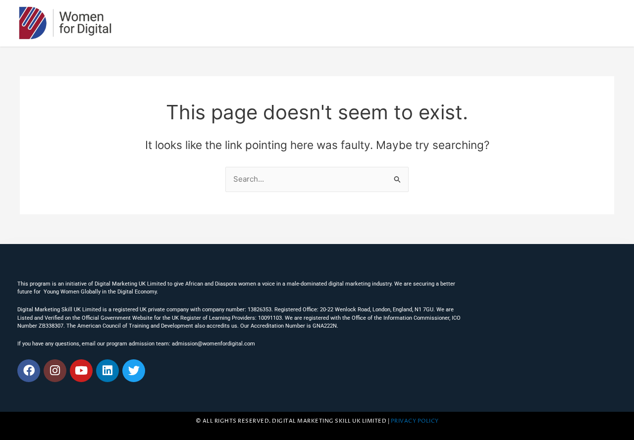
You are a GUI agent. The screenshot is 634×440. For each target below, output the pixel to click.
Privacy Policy (415, 421)
